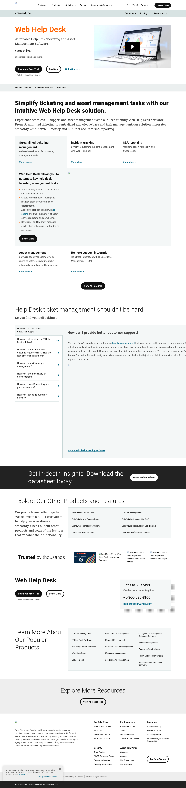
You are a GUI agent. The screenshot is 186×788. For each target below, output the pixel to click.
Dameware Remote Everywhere (86, 526)
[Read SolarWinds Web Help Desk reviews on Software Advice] (137, 557)
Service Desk (78, 660)
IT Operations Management (117, 633)
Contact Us (146, 5)
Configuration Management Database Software (150, 634)
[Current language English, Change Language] (133, 5)
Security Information (103, 764)
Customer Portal (127, 726)
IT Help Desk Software (82, 640)
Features (129, 13)
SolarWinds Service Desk (83, 513)
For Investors (126, 764)
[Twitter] (159, 748)
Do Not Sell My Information (96, 777)
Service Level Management (117, 660)
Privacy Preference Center (47, 777)
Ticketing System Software (84, 647)
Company (124, 752)
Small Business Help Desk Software (150, 663)
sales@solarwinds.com (137, 603)
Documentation (127, 734)
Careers (123, 756)
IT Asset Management (131, 513)
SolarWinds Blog (154, 726)
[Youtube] (164, 748)
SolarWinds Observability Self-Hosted (139, 526)
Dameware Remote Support (84, 532)
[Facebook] (149, 748)
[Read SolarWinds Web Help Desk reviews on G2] (85, 557)
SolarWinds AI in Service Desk (85, 519)
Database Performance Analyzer (136, 532)
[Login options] (137, 5)
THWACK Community (129, 738)
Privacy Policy (23, 774)
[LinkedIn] (169, 748)
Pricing (83, 5)
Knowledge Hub (154, 734)
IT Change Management (115, 653)
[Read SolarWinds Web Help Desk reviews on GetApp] (159, 557)
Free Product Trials (102, 726)
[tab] (38, 330)
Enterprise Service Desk (149, 649)
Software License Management (119, 647)
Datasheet (62, 87)
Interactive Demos (102, 734)
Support (123, 730)
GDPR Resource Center (104, 756)
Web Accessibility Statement (72, 777)
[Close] (60, 769)
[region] (33, 773)
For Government (127, 760)
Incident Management (148, 642)
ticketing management (123, 343)
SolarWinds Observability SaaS (135, 519)
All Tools (98, 730)
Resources (159, 13)
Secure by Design (102, 760)
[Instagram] (154, 748)
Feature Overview (23, 87)
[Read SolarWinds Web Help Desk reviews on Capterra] (111, 557)
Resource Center (154, 730)
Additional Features (44, 87)
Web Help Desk (79, 653)
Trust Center (99, 752)
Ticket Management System (151, 656)
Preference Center (102, 738)
